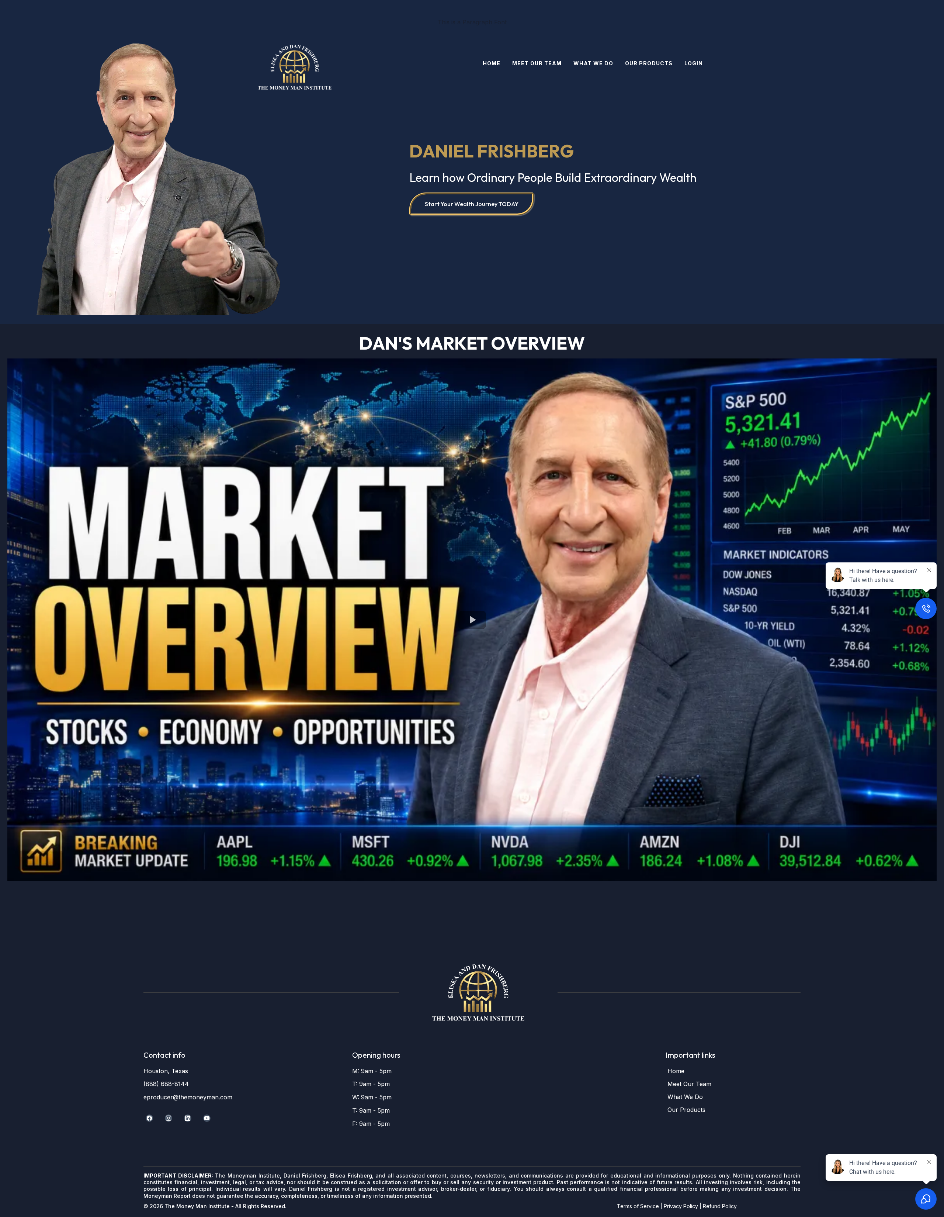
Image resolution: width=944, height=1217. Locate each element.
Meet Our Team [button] (537, 63)
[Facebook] (149, 1118)
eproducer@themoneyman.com (187, 1097)
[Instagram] (168, 1118)
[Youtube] (206, 1118)
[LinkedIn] (187, 1118)
